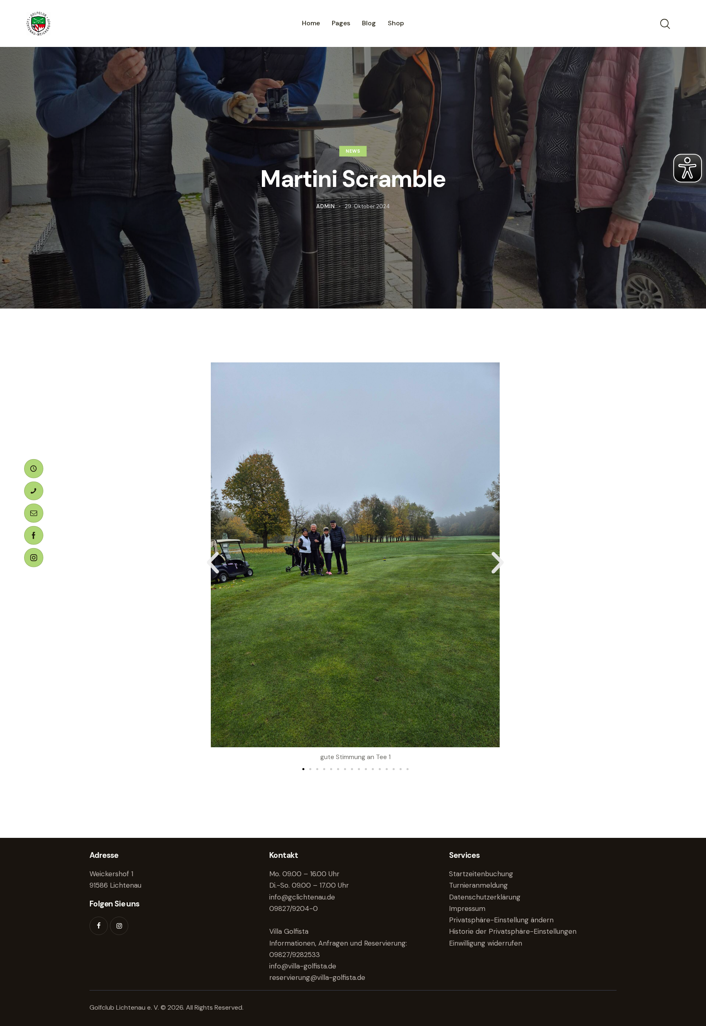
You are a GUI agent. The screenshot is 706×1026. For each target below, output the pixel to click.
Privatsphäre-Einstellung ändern (501, 919)
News (353, 151)
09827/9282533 (294, 954)
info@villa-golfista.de (302, 966)
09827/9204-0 (293, 908)
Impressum (467, 908)
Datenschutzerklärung (485, 897)
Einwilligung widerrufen (485, 943)
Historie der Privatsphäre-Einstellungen (512, 931)
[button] (213, 563)
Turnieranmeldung (478, 885)
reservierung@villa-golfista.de (317, 977)
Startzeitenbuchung (481, 873)
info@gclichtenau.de (302, 897)
